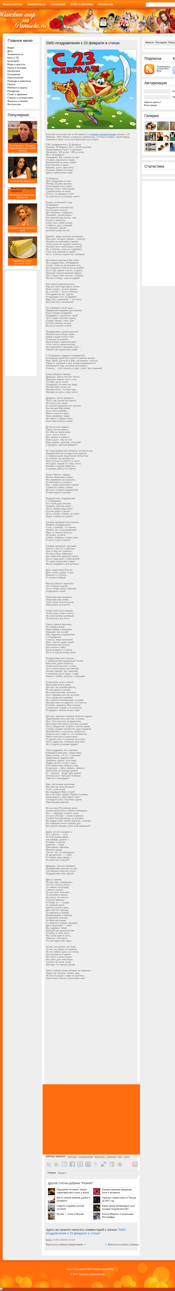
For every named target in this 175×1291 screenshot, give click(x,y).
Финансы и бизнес (17, 101)
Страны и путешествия (20, 97)
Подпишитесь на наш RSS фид (163, 69)
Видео (10, 47)
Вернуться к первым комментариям (64, 1244)
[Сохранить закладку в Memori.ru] (128, 1166)
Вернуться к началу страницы (123, 1244)
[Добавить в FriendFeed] (66, 1166)
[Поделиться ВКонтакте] (81, 1166)
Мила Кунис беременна (22, 181)
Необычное (13, 71)
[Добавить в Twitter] (50, 1166)
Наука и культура (16, 67)
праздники (99, 1156)
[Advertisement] (92, 1017)
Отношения (58, 4)
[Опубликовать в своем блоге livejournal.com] (97, 1166)
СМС (119, 1156)
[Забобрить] (121, 1166)
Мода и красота (12, 4)
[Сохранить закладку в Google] (113, 1166)
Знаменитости (36, 4)
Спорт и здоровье (81, 4)
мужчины (72, 1156)
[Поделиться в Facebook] (73, 1166)
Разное (61, 1173)
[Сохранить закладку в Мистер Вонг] (136, 1166)
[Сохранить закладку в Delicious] (105, 1166)
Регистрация (150, 105)
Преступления (15, 77)
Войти (49, 1240)
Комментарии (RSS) (103, 1269)
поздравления (85, 1156)
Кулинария (13, 61)
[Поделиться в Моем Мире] (89, 1166)
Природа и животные (19, 81)
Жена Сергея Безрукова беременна (21, 196)
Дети (10, 51)
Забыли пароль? (152, 102)
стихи (126, 1156)
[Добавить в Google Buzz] (58, 1166)
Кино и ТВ (13, 57)
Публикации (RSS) (83, 1269)
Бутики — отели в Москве (70, 1214)
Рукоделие (13, 91)
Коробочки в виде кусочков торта (23, 262)
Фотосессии (105, 4)
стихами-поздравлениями (103, 134)
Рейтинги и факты (17, 87)
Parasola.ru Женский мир (92, 1274)
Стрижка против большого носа (22, 229)
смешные (111, 1156)
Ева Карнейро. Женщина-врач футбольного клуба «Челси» (22, 148)
